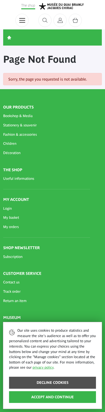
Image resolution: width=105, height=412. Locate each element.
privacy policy (42, 367)
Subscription (12, 257)
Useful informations (18, 179)
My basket (11, 217)
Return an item (15, 301)
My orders (11, 227)
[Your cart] (75, 20)
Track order (12, 291)
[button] (46, 116)
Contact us (11, 282)
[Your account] (60, 20)
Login (7, 208)
